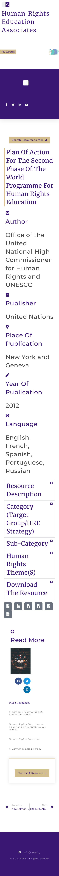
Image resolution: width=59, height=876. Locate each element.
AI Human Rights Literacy (25, 748)
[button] (25, 82)
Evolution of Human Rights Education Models (26, 713)
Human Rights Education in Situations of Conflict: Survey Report (27, 727)
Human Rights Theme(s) (21, 564)
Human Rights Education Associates (26, 22)
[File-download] (8, 606)
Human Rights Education (25, 739)
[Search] (7, 4)
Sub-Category (27, 543)
